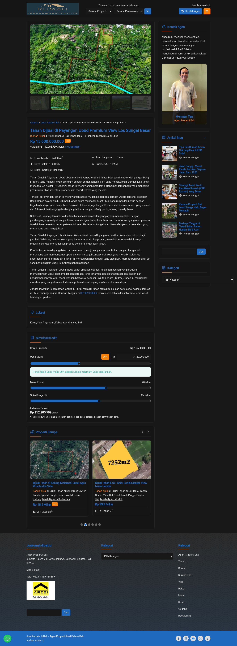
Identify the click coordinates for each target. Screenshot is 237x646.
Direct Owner (78, 491)
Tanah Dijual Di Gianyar (82, 136)
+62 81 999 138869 (44, 576)
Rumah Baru (185, 575)
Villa (180, 581)
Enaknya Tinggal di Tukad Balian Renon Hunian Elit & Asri (190, 226)
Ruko (181, 588)
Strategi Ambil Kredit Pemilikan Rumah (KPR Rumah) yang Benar (192, 188)
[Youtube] (193, 638)
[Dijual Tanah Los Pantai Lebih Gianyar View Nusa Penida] (121, 459)
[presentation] (142, 432)
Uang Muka (36, 356)
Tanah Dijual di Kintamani (56, 499)
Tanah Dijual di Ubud (107, 136)
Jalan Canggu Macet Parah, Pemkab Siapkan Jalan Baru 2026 (192, 169)
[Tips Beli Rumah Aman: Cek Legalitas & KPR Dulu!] (169, 153)
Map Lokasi (33, 569)
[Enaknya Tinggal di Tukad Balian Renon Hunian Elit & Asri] (169, 230)
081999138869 (88, 293)
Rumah (182, 568)
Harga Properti (38, 348)
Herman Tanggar (191, 157)
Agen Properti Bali (188, 554)
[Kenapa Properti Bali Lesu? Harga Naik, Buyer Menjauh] (169, 211)
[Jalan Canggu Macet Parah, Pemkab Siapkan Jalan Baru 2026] (169, 172)
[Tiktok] (207, 638)
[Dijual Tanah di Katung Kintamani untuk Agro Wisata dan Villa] (59, 459)
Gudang (182, 608)
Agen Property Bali (37, 554)
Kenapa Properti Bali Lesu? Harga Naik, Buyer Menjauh (192, 207)
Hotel (181, 595)
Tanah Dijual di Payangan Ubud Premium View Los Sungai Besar (90, 130)
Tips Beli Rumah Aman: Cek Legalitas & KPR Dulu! (192, 150)
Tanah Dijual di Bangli (45, 495)
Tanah (181, 561)
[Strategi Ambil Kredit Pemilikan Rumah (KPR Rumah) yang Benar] (169, 191)
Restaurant (184, 615)
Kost (181, 602)
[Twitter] (200, 638)
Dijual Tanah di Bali (58, 136)
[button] (82, 524)
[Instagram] (186, 638)
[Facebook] (178, 638)
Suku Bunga (39, 395)
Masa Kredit (37, 382)
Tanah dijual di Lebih (111, 499)
